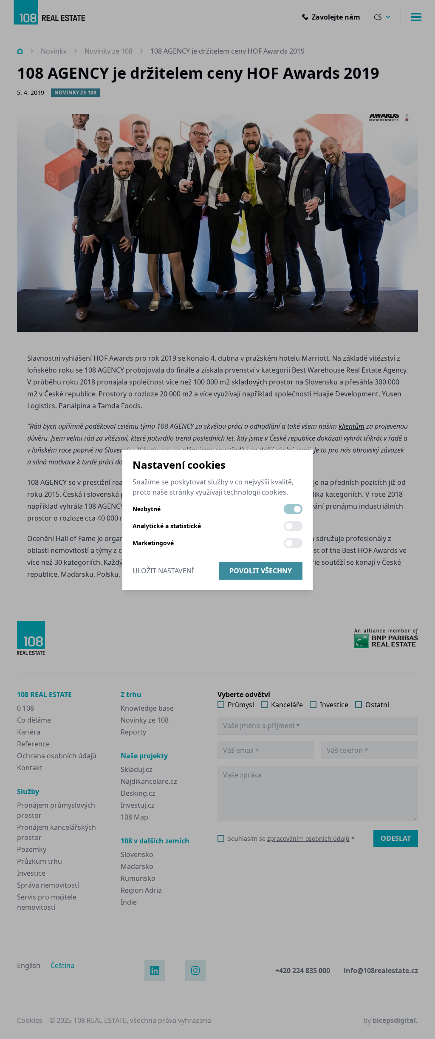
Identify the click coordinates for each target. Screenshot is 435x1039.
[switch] (293, 509)
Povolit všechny (260, 570)
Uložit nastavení (163, 570)
